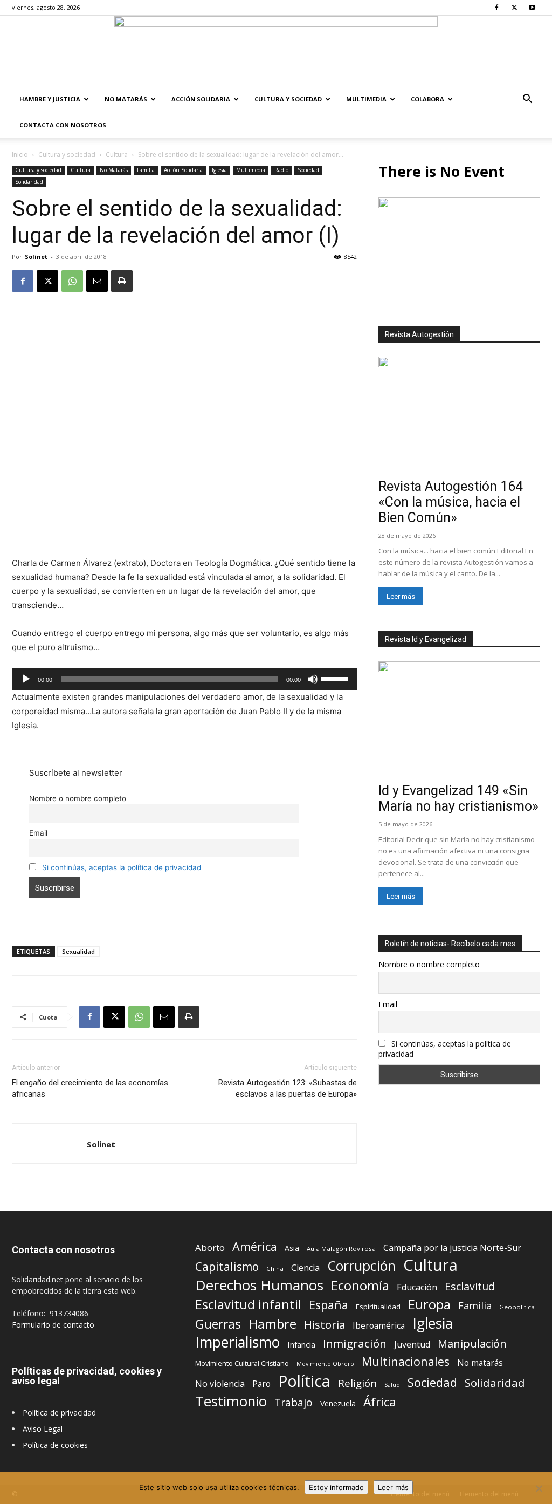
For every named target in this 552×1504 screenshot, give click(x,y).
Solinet (36, 256)
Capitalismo (227, 1267)
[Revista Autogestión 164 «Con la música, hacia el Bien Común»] (459, 415)
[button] (527, 100)
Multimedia (366, 99)
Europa (429, 1304)
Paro (261, 1384)
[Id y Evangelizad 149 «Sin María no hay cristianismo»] (459, 720)
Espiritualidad (378, 1306)
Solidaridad (29, 182)
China (275, 1268)
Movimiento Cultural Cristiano (242, 1363)
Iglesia (219, 170)
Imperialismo (237, 1342)
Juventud (412, 1344)
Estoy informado (336, 1487)
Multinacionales (406, 1361)
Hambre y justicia (49, 99)
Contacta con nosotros (62, 125)
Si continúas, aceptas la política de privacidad (121, 867)
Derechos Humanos (259, 1285)
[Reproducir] (25, 679)
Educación (417, 1287)
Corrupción (361, 1265)
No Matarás (126, 99)
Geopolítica (517, 1307)
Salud (392, 1384)
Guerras (218, 1324)
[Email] (97, 281)
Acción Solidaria (200, 99)
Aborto (210, 1247)
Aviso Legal (43, 1429)
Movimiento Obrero (325, 1364)
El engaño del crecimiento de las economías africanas (90, 1088)
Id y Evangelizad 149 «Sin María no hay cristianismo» (458, 798)
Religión (357, 1383)
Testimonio (231, 1401)
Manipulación (472, 1343)
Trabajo (293, 1403)
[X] (514, 7)
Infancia (301, 1344)
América (254, 1246)
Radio (281, 170)
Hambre (272, 1324)
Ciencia (305, 1268)
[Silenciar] (312, 679)
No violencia (220, 1384)
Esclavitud (470, 1286)
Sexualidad (78, 951)
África (379, 1401)
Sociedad (308, 170)
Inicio (20, 154)
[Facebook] (496, 7)
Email (38, 833)
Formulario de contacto (53, 1325)
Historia (324, 1324)
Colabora (427, 99)
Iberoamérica (379, 1325)
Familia (146, 170)
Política (304, 1380)
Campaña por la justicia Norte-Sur (452, 1248)
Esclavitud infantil (248, 1304)
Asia (292, 1248)
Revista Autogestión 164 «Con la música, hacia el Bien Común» (450, 501)
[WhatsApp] (72, 281)
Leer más (401, 596)
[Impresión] (122, 281)
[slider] (336, 678)
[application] (184, 679)
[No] (538, 1488)
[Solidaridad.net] (276, 51)
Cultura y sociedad (288, 99)
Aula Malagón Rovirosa (341, 1249)
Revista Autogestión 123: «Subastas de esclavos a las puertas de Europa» (287, 1088)
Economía (360, 1285)
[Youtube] (532, 7)
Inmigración (355, 1343)
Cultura (117, 154)
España (328, 1304)
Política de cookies (55, 1445)
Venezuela (338, 1403)
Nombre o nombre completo (77, 798)
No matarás (480, 1363)
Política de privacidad (59, 1412)
